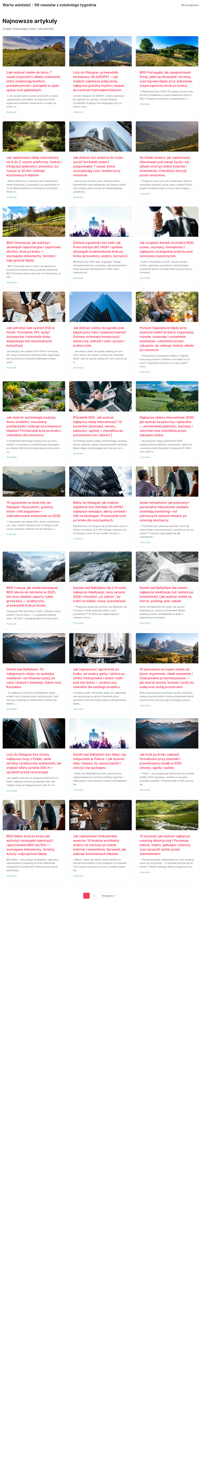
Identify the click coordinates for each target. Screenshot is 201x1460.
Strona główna (189, 5)
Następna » (108, 895)
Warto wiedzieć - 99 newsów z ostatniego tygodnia (49, 5)
